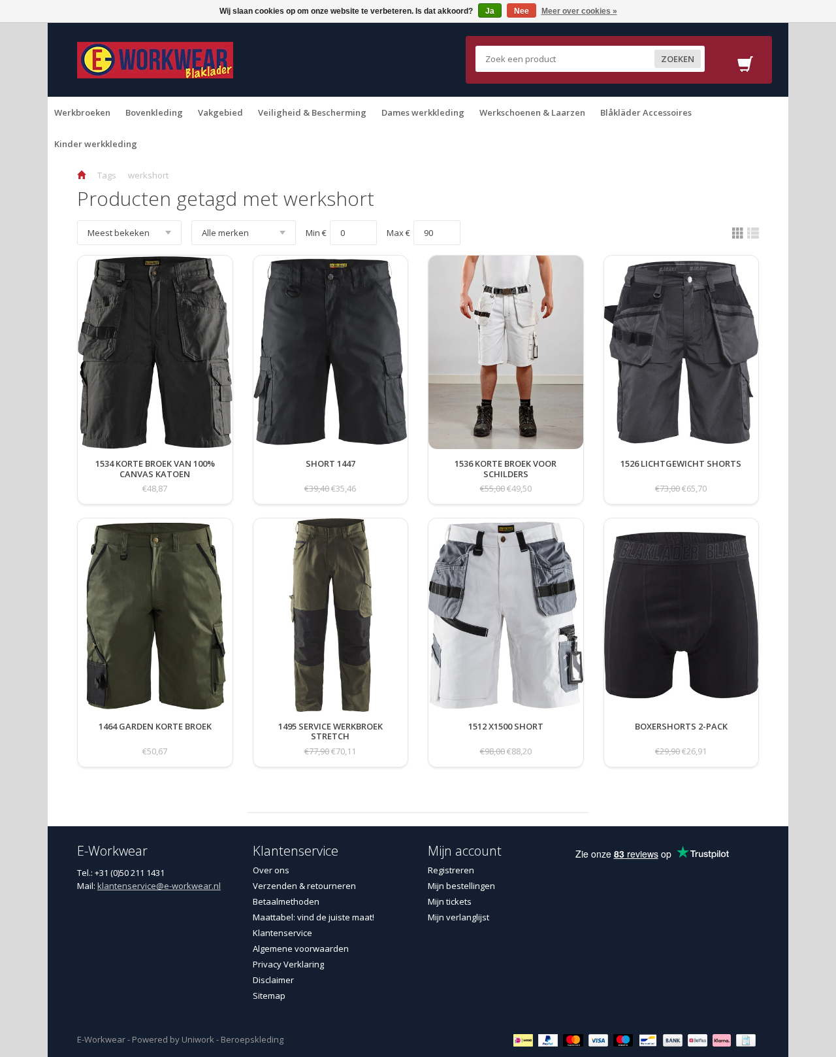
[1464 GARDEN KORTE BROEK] (155, 739)
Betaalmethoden (286, 901)
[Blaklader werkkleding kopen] (155, 59)
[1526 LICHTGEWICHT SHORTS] (680, 476)
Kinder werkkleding (95, 144)
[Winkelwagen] (745, 68)
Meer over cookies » (579, 11)
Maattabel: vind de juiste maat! (313, 917)
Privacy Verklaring (288, 964)
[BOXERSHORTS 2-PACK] (681, 739)
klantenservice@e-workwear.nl (159, 886)
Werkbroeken (82, 112)
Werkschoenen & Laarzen (532, 112)
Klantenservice (282, 933)
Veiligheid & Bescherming (312, 112)
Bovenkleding (154, 112)
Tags (106, 175)
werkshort (148, 175)
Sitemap (269, 995)
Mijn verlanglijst (458, 917)
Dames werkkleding (422, 112)
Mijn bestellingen (461, 886)
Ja (489, 11)
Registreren (451, 870)
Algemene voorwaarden (301, 948)
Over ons (271, 870)
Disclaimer (273, 980)
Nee (521, 11)
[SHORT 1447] (330, 476)
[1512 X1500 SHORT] (505, 739)
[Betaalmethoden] (524, 1039)
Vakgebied (220, 112)
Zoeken (677, 59)
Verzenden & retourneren (304, 886)
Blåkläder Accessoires (646, 112)
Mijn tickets (450, 901)
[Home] (81, 175)
